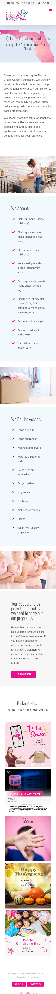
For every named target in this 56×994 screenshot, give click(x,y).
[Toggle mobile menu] (50, 10)
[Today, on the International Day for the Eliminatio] (28, 838)
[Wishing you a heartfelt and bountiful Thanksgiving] (28, 885)
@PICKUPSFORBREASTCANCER (28, 709)
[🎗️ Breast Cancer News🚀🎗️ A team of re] (28, 791)
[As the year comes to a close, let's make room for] (28, 744)
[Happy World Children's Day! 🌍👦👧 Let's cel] (28, 933)
